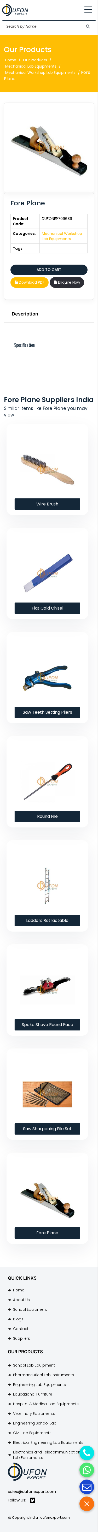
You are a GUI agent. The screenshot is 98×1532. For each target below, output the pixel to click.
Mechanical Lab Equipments (30, 66)
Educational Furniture (32, 1394)
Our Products (35, 60)
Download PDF (31, 282)
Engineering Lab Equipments (39, 1384)
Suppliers (21, 1338)
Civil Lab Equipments (32, 1432)
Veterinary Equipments (34, 1413)
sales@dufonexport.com (32, 1491)
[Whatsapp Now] (86, 1470)
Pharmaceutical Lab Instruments (43, 1375)
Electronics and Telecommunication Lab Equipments (46, 1455)
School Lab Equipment (34, 1365)
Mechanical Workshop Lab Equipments (40, 72)
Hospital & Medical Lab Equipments (46, 1403)
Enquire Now (68, 282)
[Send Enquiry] (86, 1487)
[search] (88, 26)
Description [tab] (25, 314)
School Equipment (30, 1309)
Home (10, 60)
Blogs (18, 1319)
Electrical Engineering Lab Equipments (48, 1442)
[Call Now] (86, 1453)
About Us (21, 1299)
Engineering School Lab (34, 1423)
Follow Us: (17, 1500)
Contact (20, 1328)
